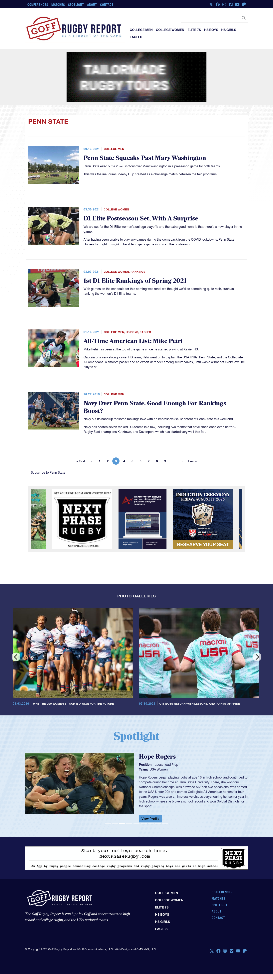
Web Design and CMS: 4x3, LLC (135, 949)
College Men (141, 30)
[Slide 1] (108, 823)
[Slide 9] (165, 823)
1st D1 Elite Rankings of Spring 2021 (135, 281)
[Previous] (16, 657)
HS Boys (211, 30)
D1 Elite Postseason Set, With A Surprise (141, 218)
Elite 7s (194, 30)
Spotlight (76, 5)
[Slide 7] (151, 823)
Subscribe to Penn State (48, 472)
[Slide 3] (122, 823)
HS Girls (228, 30)
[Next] (257, 657)
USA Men (179, 772)
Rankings (138, 272)
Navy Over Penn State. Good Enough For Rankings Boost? (155, 407)
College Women (170, 30)
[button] (41, 787)
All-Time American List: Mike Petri (133, 341)
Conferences (37, 5)
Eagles (136, 37)
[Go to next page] (182, 461)
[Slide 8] (158, 823)
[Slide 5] (136, 823)
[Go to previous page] (91, 461)
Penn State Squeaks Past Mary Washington (145, 158)
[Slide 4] (129, 823)
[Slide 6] (144, 823)
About (92, 5)
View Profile (173, 810)
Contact (107, 5)
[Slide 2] (115, 823)
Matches (58, 5)
